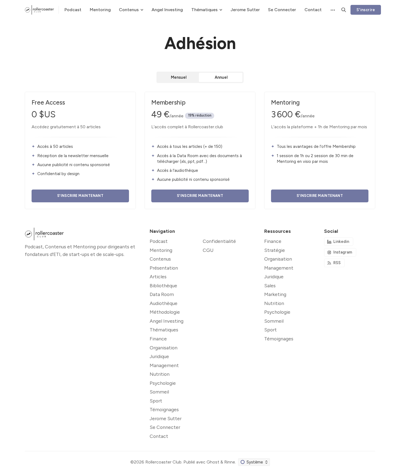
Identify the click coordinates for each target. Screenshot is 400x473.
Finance (272, 241)
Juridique (274, 276)
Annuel (221, 77)
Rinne (229, 462)
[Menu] (332, 10)
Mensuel (179, 77)
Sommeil (274, 321)
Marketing (275, 294)
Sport (270, 329)
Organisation (278, 259)
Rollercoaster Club (163, 462)
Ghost (213, 462)
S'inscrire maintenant (80, 196)
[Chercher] (344, 10)
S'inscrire (365, 9)
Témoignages (278, 338)
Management (278, 268)
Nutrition (274, 303)
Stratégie (274, 250)
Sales (270, 285)
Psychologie (277, 312)
